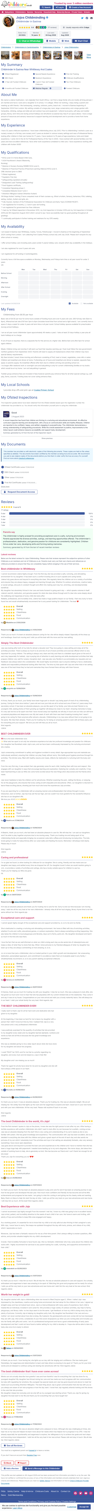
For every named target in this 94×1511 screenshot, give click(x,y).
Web (66, 41)
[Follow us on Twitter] (81, 1493)
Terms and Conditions (27, 1501)
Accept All (83, 1507)
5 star (3, 513)
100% (91, 513)
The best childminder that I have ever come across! (30, 1371)
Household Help (50, 12)
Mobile (52, 41)
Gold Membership (15, 1495)
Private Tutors (77, 12)
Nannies (30, 12)
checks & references (26, 458)
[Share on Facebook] (87, 18)
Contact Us (65, 1491)
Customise (71, 1507)
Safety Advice (45, 1481)
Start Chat (82, 41)
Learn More (17, 1508)
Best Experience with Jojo (15, 1206)
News (3, 1495)
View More (89, 56)
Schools (87, 12)
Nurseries (38, 12)
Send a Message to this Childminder (43, 1468)
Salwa (8, 1348)
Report (23, 1463)
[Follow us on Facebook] (75, 1493)
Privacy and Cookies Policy (49, 1501)
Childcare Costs (42, 1491)
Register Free (32, 1455)
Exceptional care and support (17, 917)
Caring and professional (14, 857)
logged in (32, 1450)
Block (8, 1463)
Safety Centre (13, 1491)
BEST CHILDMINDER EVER (15, 733)
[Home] (3, 12)
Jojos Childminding (22, 630)
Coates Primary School (44, 390)
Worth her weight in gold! (15, 1294)
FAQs (3, 1491)
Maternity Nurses (63, 12)
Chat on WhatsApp (30, 41)
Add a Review (12, 1468)
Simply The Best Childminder (17, 642)
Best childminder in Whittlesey (18, 568)
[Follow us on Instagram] (91, 1493)
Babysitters (9, 12)
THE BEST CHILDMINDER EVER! (18, 1005)
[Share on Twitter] (83, 18)
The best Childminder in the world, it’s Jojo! (25, 1121)
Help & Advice (27, 1491)
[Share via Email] (91, 18)
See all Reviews (14, 1445)
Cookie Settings (69, 1501)
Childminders (20, 12)
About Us (55, 1491)
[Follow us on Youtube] (86, 1493)
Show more (5, 486)
